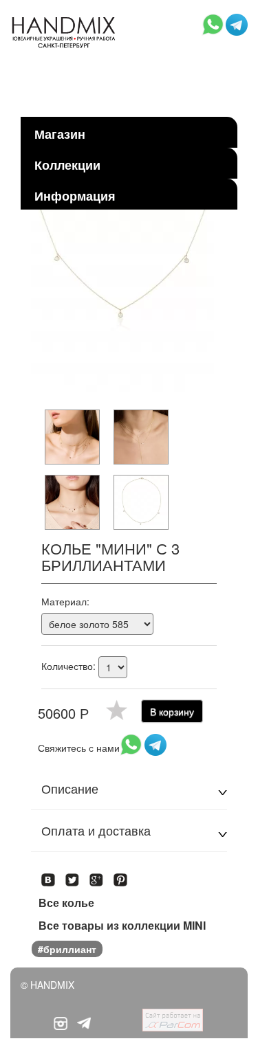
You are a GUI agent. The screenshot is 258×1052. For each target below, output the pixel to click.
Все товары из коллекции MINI (122, 925)
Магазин (59, 134)
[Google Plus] (96, 875)
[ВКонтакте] (48, 875)
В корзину (172, 711)
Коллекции (67, 165)
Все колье (66, 902)
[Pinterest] (120, 875)
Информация (75, 196)
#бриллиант (67, 949)
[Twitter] (72, 875)
